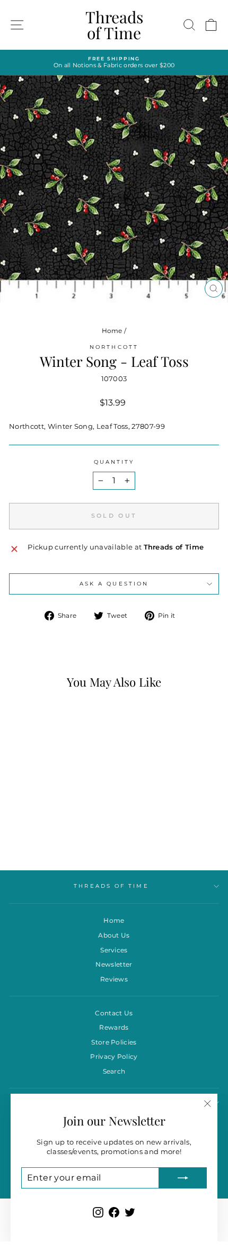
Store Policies (114, 1042)
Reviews (114, 979)
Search (114, 1071)
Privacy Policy (114, 1056)
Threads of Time (114, 24)
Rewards (113, 1027)
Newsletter (113, 964)
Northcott (114, 347)
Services (114, 950)
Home (112, 331)
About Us (114, 935)
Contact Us (114, 1013)
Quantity (114, 461)
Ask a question (114, 583)
